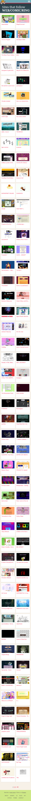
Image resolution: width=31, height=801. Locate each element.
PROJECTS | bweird (21, 470)
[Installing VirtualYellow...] (8, 172)
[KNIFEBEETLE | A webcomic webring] (22, 587)
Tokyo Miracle (5, 531)
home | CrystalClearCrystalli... (22, 285)
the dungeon (19, 408)
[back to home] (3, 2)
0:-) (17, 700)
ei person (18, 147)
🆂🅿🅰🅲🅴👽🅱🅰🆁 (7, 316)
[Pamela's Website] (8, 572)
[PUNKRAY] (8, 403)
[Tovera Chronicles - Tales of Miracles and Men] (22, 711)
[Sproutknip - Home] (8, 664)
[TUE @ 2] (22, 265)
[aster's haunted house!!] (22, 342)
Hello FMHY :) (20, 209)
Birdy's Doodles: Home (8, 547)
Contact (21, 798)
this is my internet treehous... (22, 101)
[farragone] (22, 372)
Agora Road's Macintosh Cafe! (22, 316)
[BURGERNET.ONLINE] (8, 188)
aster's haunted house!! (22, 347)
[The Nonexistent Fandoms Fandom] (8, 388)
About (6, 795)
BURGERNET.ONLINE (8, 193)
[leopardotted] (8, 19)
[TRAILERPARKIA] (22, 726)
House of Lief (19, 178)
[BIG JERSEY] (22, 541)
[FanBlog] (8, 342)
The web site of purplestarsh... (22, 562)
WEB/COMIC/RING (16, 10)
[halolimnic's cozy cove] (22, 603)
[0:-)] (22, 695)
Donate (12, 795)
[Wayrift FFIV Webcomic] (22, 65)
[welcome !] (22, 680)
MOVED (4, 639)
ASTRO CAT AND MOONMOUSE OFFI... (22, 455)
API (25, 795)
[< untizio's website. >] (22, 434)
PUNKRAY (4, 408)
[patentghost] (22, 80)
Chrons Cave (5, 439)
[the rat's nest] (22, 326)
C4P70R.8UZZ (5, 762)
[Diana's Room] (8, 465)
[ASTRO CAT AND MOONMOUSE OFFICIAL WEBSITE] (22, 449)
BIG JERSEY (20, 547)
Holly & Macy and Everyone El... (22, 301)
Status (10, 798)
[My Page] (22, 757)
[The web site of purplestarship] (22, 557)
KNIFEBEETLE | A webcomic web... (22, 593)
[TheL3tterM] (8, 280)
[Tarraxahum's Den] (8, 511)
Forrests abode (5, 485)
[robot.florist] (22, 618)
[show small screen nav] (29, 1)
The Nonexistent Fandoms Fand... (8, 393)
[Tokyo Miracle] (8, 526)
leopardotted (5, 24)
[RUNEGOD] (22, 188)
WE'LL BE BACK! (21, 362)
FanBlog (4, 347)
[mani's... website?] (22, 249)
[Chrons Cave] (8, 434)
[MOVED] (8, 634)
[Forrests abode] (8, 480)
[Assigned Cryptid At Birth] (8, 65)
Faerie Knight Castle (21, 747)
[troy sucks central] (22, 111)
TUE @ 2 (18, 270)
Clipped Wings (5, 654)
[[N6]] (22, 49)
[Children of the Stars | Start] (22, 526)
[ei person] (22, 142)
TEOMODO (19, 132)
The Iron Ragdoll (6, 39)
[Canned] (22, 664)
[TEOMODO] (22, 126)
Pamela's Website (6, 577)
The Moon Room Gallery (8, 55)
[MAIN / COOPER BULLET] (8, 680)
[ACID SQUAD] (22, 388)
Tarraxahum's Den (6, 516)
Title (17, 777)
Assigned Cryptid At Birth (8, 70)
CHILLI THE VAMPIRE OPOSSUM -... (8, 378)
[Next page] (18, 787)
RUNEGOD (19, 193)
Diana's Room (5, 470)
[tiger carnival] (8, 142)
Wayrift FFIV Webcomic (22, 70)
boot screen (5, 501)
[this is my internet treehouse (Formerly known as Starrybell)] (22, 96)
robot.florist (19, 624)
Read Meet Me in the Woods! (22, 424)
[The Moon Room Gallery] (8, 49)
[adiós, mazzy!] (8, 126)
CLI (17, 795)
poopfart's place (6, 731)
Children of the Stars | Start (22, 531)
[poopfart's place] (8, 726)
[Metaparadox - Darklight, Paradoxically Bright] (22, 480)
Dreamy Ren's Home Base (22, 239)
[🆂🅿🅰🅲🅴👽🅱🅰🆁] (8, 311)
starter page (5, 116)
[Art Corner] (8, 587)
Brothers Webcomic (7, 301)
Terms (15, 798)
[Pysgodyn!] (8, 249)
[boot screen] (8, 495)
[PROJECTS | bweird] (22, 465)
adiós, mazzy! (5, 132)
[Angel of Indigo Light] (8, 711)
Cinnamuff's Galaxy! (21, 162)
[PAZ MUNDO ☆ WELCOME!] (8, 265)
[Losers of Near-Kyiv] (22, 634)
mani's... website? (21, 255)
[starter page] (8, 111)
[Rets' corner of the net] (22, 495)
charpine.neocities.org (22, 577)
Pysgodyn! (4, 255)
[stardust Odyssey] (8, 326)
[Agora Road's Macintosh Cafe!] (22, 311)
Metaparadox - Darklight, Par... (22, 485)
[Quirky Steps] (22, 511)
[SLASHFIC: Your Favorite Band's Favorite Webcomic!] (8, 449)
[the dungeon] (22, 403)
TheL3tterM (5, 285)
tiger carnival (5, 147)
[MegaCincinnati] (22, 19)
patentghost (19, 85)
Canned (18, 670)
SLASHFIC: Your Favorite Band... (8, 455)
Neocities (6, 792)
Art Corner (4, 593)
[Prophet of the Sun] (8, 219)
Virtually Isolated (6, 101)
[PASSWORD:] (22, 649)
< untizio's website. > (21, 439)
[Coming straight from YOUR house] (8, 603)
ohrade (3, 209)
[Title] (22, 772)
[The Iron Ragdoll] (8, 34)
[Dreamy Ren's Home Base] (22, 234)
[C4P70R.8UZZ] (8, 757)
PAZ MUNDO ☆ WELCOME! (8, 270)
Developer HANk (20, 39)
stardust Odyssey (6, 331)
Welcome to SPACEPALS (8, 700)
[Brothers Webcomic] (8, 295)
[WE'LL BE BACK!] (22, 357)
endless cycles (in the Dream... (8, 162)
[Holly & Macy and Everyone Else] (22, 295)
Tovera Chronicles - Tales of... (22, 716)
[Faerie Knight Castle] (22, 741)
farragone (18, 378)
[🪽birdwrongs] (22, 219)
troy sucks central (21, 116)
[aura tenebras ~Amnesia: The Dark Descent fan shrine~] (8, 618)
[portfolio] (8, 418)
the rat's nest (19, 331)
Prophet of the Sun (6, 224)
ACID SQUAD (20, 393)
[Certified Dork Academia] (8, 772)
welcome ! (19, 685)
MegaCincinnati (20, 24)
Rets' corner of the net (22, 501)
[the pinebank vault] (8, 741)
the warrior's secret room (8, 85)
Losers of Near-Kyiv (21, 639)
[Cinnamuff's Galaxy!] (22, 157)
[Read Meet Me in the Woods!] (22, 418)
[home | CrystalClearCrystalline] (22, 280)
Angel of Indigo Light (7, 716)
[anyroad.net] (8, 234)
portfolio (4, 424)
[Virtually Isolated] (8, 96)
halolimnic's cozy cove (22, 608)
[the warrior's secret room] (8, 80)
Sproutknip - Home (6, 670)
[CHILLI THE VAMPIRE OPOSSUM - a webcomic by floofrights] (8, 372)
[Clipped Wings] (8, 649)
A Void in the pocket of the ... (8, 562)
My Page (18, 762)
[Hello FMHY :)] (22, 203)
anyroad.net (5, 239)
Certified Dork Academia (8, 777)
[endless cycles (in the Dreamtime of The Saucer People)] (8, 157)
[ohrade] (8, 203)
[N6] (17, 55)
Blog (20, 795)
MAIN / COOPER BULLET (8, 685)
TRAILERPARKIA (21, 731)
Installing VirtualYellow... (8, 178)
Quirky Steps (19, 516)
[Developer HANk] (22, 34)
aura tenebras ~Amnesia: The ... (8, 624)
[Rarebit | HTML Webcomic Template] (8, 357)
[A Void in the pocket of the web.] (8, 557)
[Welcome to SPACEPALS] (8, 695)
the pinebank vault (6, 747)
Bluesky (24, 792)
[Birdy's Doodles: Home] (8, 541)
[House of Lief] (22, 172)
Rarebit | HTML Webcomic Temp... (8, 362)
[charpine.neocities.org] (22, 572)
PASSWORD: (20, 654)
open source (13, 792)
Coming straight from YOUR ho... (8, 608)
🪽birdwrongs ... (20, 224)
